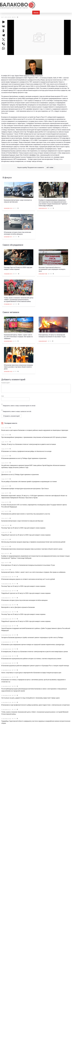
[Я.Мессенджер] (4, 22)
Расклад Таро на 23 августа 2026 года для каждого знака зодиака (23, 614)
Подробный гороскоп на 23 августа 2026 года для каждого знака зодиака (25, 621)
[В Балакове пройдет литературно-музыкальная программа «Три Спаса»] (10, 486)
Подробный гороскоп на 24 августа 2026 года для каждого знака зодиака (25, 593)
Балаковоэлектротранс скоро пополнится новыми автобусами (22, 521)
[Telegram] (4, 35)
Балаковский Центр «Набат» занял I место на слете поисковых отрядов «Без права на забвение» (18, 336)
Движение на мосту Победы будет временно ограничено (20, 474)
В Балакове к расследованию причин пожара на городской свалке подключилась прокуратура (32, 644)
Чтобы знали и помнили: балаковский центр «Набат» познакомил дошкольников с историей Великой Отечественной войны (18, 299)
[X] (4, 39)
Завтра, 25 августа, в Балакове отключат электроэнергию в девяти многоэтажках (28, 444)
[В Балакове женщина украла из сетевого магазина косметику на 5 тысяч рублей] (17, 576)
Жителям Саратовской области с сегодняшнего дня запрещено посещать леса (52, 269)
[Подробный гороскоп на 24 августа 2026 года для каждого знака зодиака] (17, 590)
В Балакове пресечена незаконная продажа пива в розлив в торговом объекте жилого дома (18, 367)
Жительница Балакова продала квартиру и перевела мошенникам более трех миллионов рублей (33, 542)
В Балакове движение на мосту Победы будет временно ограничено (23, 458)
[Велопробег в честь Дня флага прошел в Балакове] (17, 604)
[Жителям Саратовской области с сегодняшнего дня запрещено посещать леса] (53, 257)
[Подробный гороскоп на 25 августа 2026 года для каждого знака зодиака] (10, 532)
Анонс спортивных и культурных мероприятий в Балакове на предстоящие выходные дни (31, 672)
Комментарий (5, 382)
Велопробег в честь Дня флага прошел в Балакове (18, 607)
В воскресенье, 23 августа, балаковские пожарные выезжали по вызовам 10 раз (52, 335)
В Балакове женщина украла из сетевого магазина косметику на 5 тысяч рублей (28, 579)
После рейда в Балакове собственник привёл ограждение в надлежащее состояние (29, 481)
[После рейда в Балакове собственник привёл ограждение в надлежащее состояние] (10, 479)
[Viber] (4, 44)
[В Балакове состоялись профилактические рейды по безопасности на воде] (10, 448)
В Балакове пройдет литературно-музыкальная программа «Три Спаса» (25, 488)
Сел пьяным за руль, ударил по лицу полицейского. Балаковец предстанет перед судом (30, 698)
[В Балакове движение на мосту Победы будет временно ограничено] (10, 455)
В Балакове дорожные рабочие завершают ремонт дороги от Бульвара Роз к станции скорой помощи (35, 665)
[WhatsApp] (4, 48)
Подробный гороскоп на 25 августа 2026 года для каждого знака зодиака (25, 535)
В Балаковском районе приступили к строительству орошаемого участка (25, 514)
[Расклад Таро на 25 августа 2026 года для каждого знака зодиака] (10, 525)
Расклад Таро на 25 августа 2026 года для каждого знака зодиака (23, 528)
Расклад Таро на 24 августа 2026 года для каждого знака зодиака (23, 586)
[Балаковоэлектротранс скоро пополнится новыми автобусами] (18, 190)
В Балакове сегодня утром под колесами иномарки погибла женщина (17, 233)
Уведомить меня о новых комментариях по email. (19, 406)
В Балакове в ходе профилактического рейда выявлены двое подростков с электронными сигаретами (35, 705)
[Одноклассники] (4, 31)
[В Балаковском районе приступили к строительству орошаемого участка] (10, 511)
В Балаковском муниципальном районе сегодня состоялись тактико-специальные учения (31, 658)
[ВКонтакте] (4, 26)
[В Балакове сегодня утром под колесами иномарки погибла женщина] (18, 222)
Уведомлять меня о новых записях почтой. (17, 411)
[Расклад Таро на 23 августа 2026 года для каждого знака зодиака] (17, 611)
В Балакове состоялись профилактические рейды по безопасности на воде (26, 451)
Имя (2, 396)
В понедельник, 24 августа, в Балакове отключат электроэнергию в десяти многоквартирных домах (34, 651)
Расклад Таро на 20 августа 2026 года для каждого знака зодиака (18, 268)
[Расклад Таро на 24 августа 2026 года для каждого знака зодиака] (17, 583)
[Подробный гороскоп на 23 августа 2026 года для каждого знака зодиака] (17, 618)
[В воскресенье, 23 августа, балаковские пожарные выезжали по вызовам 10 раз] (53, 324)
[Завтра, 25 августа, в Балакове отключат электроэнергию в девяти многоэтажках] (10, 441)
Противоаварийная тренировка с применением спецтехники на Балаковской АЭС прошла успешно (34, 437)
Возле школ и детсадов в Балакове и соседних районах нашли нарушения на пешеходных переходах (34, 430)
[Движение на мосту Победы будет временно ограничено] (10, 472)
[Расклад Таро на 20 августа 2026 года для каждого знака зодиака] (18, 257)
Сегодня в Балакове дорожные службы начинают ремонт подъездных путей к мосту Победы (32, 637)
